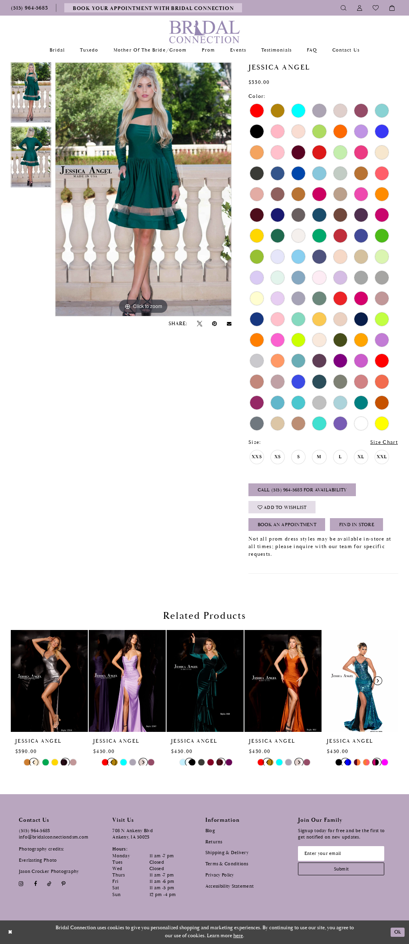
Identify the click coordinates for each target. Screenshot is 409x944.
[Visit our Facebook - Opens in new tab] (35, 884)
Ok (397, 932)
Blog (210, 831)
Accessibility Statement (229, 886)
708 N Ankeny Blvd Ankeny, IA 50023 (132, 834)
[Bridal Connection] (204, 32)
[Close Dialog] (10, 932)
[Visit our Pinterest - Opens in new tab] (64, 884)
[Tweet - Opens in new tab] (199, 323)
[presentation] (49, 680)
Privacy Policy (219, 875)
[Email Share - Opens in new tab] (229, 324)
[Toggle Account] (360, 8)
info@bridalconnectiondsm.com (54, 837)
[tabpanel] (31, 94)
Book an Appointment (287, 525)
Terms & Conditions (226, 864)
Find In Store (356, 525)
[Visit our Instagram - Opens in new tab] (21, 884)
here (238, 935)
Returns (213, 842)
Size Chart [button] (384, 442)
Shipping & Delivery (226, 853)
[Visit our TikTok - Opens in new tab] (49, 884)
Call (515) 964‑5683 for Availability (302, 490)
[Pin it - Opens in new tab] (214, 323)
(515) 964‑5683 (34, 831)
